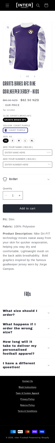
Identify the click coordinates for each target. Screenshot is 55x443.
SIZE (7, 136)
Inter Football (21, 437)
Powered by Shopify (39, 437)
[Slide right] (35, 76)
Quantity (7, 188)
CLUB (17, 116)
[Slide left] (20, 76)
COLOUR (16, 125)
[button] (7, 5)
